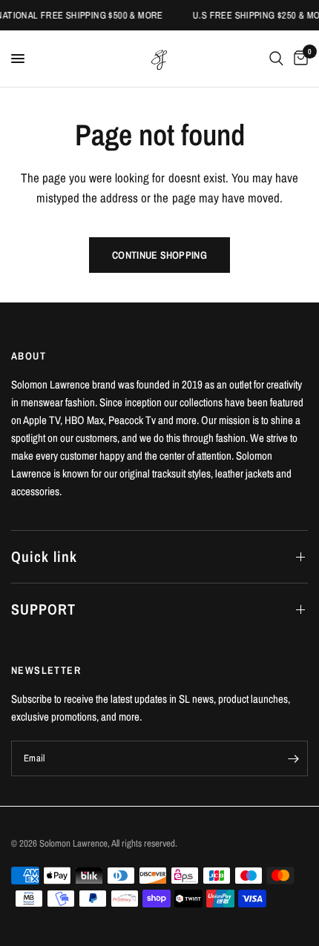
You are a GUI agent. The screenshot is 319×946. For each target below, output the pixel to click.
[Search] (276, 58)
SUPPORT (43, 609)
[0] (298, 58)
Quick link (44, 556)
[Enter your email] (293, 758)
